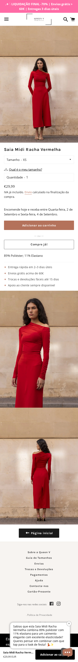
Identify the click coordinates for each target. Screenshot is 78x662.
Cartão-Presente (39, 591)
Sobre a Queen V (39, 552)
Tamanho (13, 160)
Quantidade (15, 177)
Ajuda (39, 580)
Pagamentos (39, 574)
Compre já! (39, 244)
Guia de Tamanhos (39, 557)
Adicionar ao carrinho (55, 654)
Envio (28, 192)
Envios (39, 563)
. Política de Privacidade (39, 615)
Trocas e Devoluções (39, 569)
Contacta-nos (39, 585)
